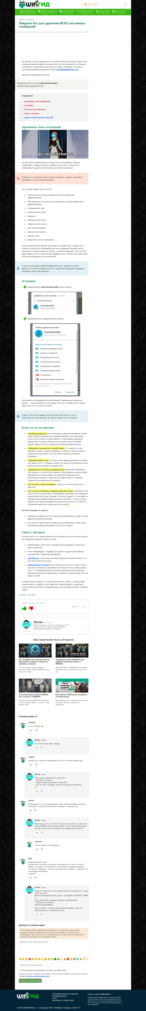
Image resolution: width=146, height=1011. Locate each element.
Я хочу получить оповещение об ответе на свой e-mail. (43, 970)
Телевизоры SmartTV (86, 12)
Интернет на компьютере (48, 12)
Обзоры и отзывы (103, 12)
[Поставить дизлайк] (31, 607)
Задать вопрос (92, 4)
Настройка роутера (28, 12)
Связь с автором (31, 113)
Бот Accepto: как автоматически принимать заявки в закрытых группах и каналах (34, 661)
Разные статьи (119, 12)
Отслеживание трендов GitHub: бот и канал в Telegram (34, 695)
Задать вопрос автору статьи (37, 117)
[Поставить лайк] (24, 607)
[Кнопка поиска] (125, 4)
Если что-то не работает (35, 109)
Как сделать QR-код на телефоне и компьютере (71, 695)
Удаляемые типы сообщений (37, 101)
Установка (28, 105)
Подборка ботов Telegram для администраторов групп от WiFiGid (70, 661)
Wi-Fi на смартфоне (68, 12)
